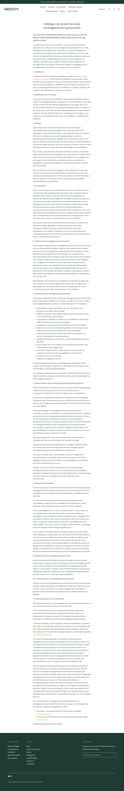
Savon (62, 11)
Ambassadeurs (52, 11)
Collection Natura (75, 7)
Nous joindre (12, 758)
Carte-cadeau (72, 11)
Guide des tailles (14, 755)
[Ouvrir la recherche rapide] (109, 9)
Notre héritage (13, 746)
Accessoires (61, 7)
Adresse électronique (92, 753)
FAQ (28, 746)
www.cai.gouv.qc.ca (44, 714)
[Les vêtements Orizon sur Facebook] (9, 776)
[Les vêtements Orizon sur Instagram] (11, 776)
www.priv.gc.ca (42, 719)
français (102, 9)
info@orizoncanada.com (43, 634)
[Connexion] (114, 9)
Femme (43, 7)
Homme (51, 7)
